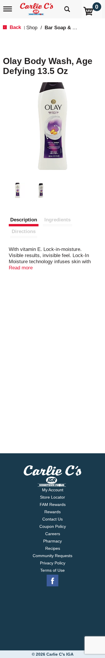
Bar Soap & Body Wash (71, 27)
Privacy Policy (52, 563)
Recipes (52, 548)
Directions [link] (24, 231)
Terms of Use (52, 570)
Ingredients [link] (57, 220)
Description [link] (23, 220)
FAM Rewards (53, 504)
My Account (52, 490)
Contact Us (52, 519)
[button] (17, 190)
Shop (31, 27)
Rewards (52, 511)
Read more (21, 268)
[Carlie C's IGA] (37, 7)
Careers (52, 533)
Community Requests (52, 555)
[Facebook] (52, 581)
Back (14, 27)
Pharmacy (52, 541)
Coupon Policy (52, 526)
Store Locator (52, 497)
